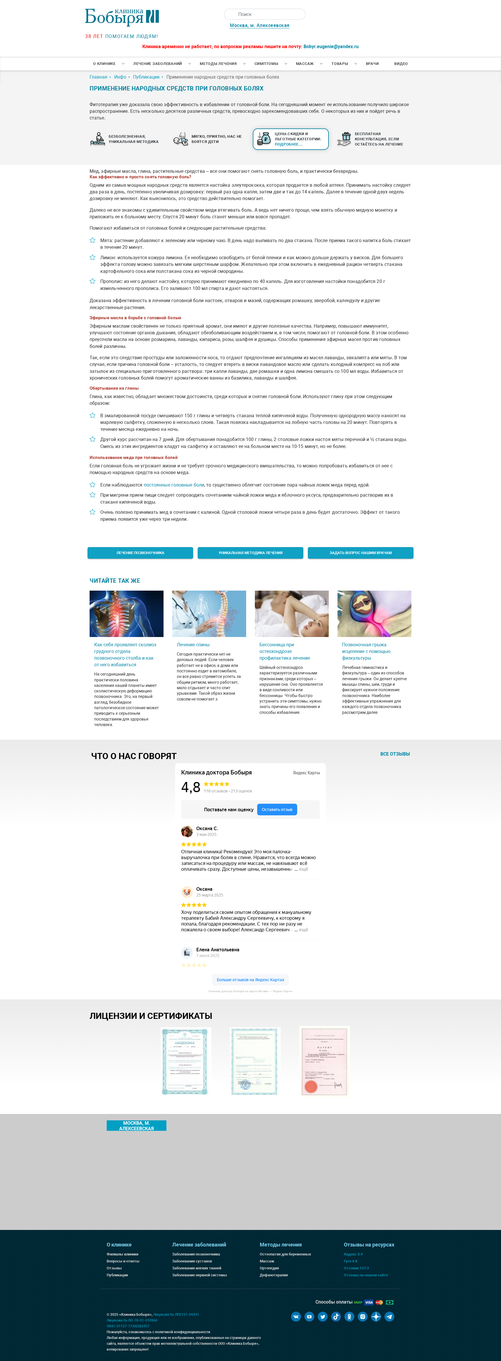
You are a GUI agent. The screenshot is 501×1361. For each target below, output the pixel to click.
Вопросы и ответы (123, 1261)
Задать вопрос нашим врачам (361, 553)
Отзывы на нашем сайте (366, 1275)
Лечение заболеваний (157, 63)
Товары (339, 63)
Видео (401, 63)
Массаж (305, 63)
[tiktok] (336, 1317)
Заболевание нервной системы (199, 1275)
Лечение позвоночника (140, 553)
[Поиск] (229, 14)
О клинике (104, 63)
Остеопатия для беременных (285, 1254)
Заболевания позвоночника (196, 1254)
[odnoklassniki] (349, 1317)
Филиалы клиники (122, 1254)
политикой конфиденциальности (182, 1332)
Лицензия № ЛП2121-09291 (176, 1315)
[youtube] (309, 1317)
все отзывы (395, 754)
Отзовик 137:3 (356, 1268)
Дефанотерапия (274, 1275)
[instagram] (363, 1317)
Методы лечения (218, 63)
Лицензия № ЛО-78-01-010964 (132, 1320)
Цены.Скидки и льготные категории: (298, 139)
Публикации (117, 1275)
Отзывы (114, 1268)
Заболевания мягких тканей (196, 1268)
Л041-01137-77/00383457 (128, 1326)
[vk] (296, 1317)
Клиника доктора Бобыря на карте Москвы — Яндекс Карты (250, 991)
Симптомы (266, 63)
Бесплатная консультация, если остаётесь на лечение (379, 139)
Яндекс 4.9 (353, 1254)
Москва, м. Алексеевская (260, 25)
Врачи (372, 63)
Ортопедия (269, 1268)
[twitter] (323, 1317)
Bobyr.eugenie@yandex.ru (331, 46)
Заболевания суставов (192, 1261)
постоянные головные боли (174, 485)
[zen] (376, 1317)
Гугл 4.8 (350, 1261)
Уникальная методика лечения (251, 553)
